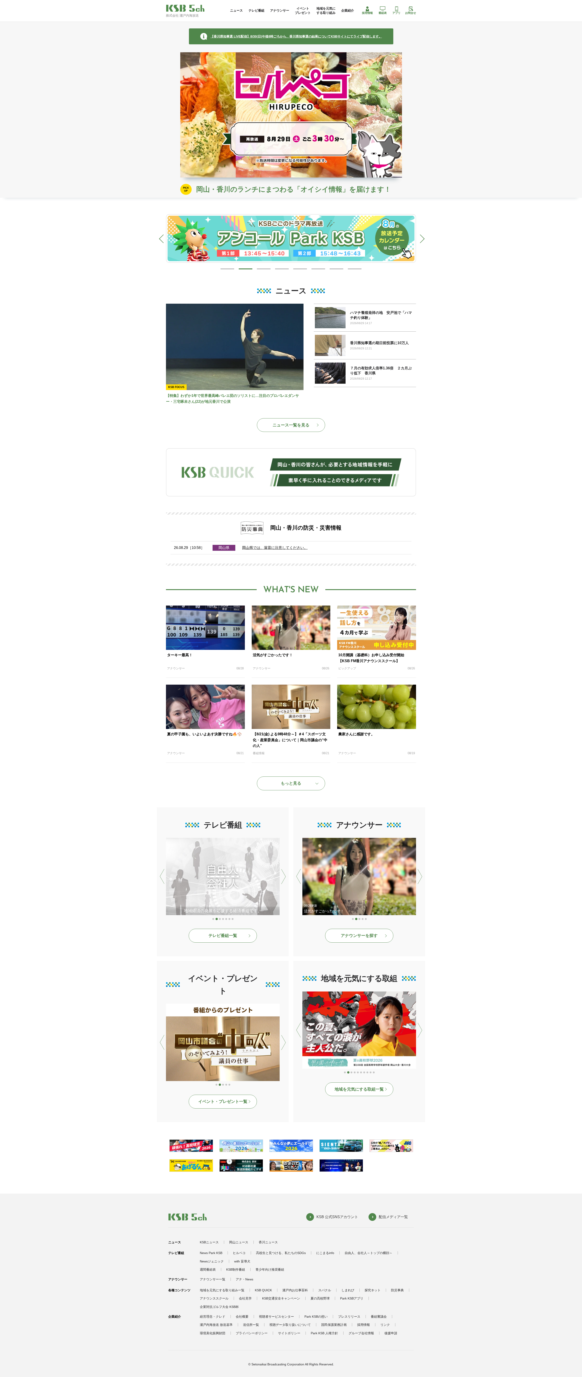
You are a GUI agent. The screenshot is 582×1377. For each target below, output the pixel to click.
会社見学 (245, 1298)
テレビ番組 (256, 10)
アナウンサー (279, 10)
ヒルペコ (239, 1253)
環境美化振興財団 (212, 1333)
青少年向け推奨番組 (270, 1269)
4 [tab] (282, 269)
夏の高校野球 (320, 1298)
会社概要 (242, 1316)
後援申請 (390, 1333)
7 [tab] (336, 269)
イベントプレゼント (303, 10)
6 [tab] (318, 269)
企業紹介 (347, 10)
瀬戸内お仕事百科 (295, 1290)
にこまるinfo (325, 1253)
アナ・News (244, 1279)
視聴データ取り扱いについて (290, 1325)
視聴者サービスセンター (276, 1316)
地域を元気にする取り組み (326, 10)
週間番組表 (208, 1269)
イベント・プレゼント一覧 (222, 1101)
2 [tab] (245, 269)
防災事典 (397, 1290)
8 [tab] (354, 269)
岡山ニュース (238, 1242)
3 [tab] (264, 269)
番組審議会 (379, 1316)
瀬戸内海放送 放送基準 (216, 1325)
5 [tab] (300, 269)
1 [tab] (227, 269)
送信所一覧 (251, 1325)
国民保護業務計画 (334, 1325)
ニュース (236, 10)
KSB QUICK (263, 1290)
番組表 (383, 13)
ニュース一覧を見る (291, 425)
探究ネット (373, 1290)
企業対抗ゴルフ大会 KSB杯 (219, 1307)
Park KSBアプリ (351, 1298)
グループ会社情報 (361, 1333)
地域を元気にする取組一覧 (359, 1089)
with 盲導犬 (242, 1261)
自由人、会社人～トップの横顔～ (368, 1253)
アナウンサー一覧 (212, 1279)
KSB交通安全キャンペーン (281, 1298)
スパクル (324, 1290)
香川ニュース (268, 1242)
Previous (162, 238)
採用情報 (367, 13)
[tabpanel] (291, 238)
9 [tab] (371, 1073)
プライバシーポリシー (252, 1333)
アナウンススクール (214, 1298)
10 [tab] (374, 1073)
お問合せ (410, 13)
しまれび (347, 1290)
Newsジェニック (212, 1261)
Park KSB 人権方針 (324, 1333)
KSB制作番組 (235, 1269)
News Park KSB (211, 1253)
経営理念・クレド (212, 1316)
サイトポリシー (289, 1333)
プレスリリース (349, 1316)
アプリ (396, 13)
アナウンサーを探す (359, 935)
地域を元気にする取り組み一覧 (222, 1290)
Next (419, 238)
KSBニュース (209, 1242)
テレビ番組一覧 (222, 935)
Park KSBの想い (316, 1316)
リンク (385, 1325)
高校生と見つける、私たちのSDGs (281, 1253)
